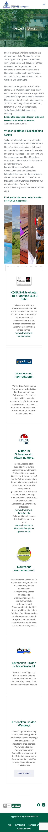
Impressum (20, 825)
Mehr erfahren (24, 773)
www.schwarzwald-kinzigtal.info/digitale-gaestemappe (24, 528)
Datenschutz (34, 825)
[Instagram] (43, 805)
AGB (10, 825)
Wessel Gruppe (24, 829)
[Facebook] (38, 805)
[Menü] (44, 4)
